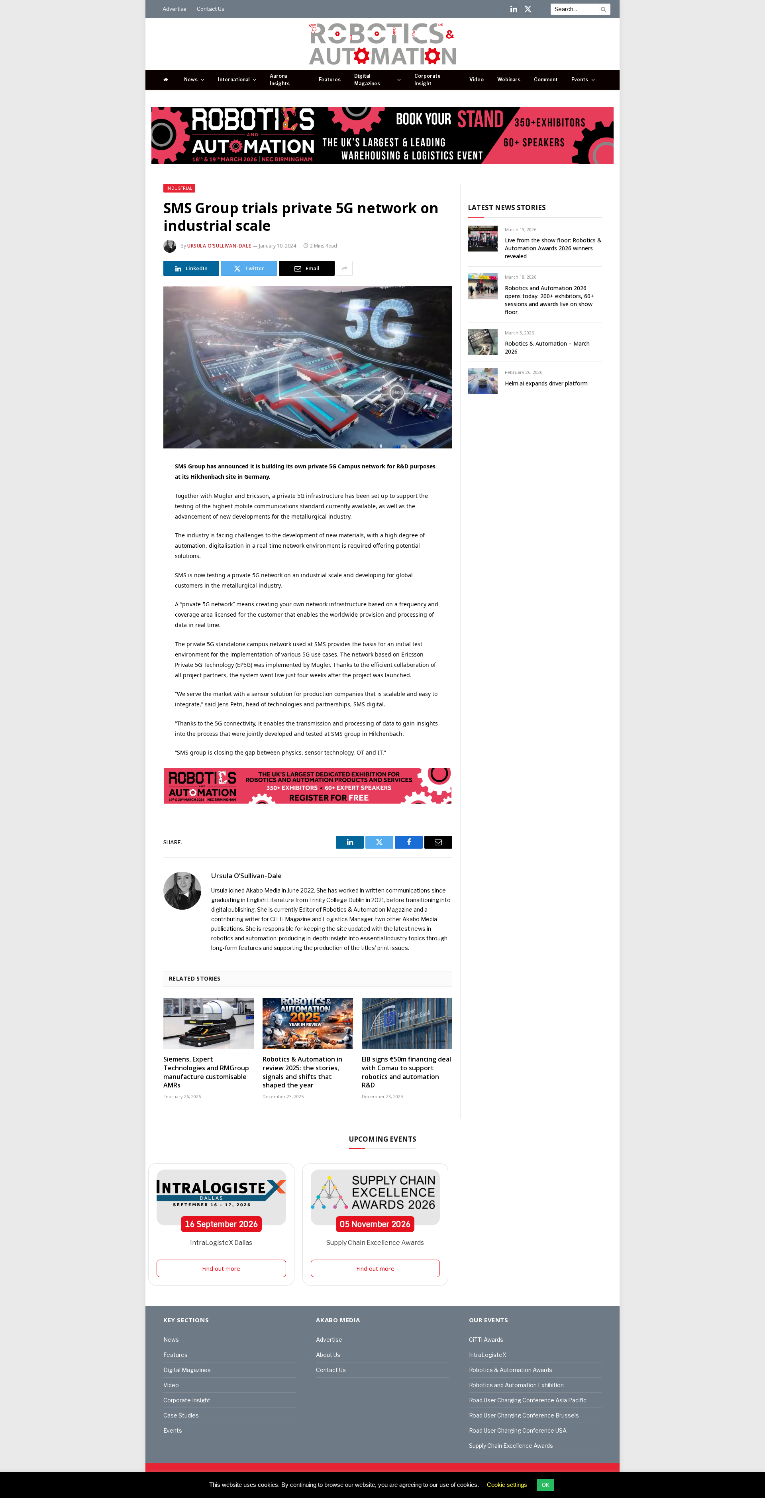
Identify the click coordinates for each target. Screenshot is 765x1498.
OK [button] (545, 1485)
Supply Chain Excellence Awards (375, 1242)
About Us (328, 1354)
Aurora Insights (280, 79)
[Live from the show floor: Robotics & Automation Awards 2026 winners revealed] (483, 239)
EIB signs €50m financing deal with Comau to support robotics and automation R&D (406, 1072)
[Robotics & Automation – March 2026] (483, 342)
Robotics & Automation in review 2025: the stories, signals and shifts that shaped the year (302, 1072)
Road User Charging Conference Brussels (524, 1415)
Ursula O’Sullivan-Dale (219, 245)
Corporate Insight (427, 79)
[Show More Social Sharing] (345, 268)
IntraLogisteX (487, 1354)
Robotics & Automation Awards (510, 1369)
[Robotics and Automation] (383, 44)
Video (476, 80)
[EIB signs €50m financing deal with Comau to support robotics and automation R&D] (407, 1023)
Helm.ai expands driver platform (546, 383)
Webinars (508, 80)
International (233, 80)
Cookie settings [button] (507, 1484)
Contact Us (210, 9)
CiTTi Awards (486, 1339)
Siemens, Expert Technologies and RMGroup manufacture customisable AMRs (206, 1072)
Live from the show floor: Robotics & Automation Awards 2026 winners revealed (553, 248)
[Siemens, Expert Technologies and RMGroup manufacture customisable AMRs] (208, 1023)
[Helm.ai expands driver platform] (483, 381)
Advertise (174, 9)
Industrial (179, 188)
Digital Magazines (367, 79)
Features (330, 80)
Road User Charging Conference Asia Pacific (527, 1400)
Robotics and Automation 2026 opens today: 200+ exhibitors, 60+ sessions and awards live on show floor (549, 300)
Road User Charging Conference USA (518, 1430)
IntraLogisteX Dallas (221, 1242)
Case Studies (181, 1415)
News (191, 80)
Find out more (221, 1268)
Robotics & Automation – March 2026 (547, 347)
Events (579, 80)
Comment (546, 80)
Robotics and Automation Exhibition (516, 1385)
